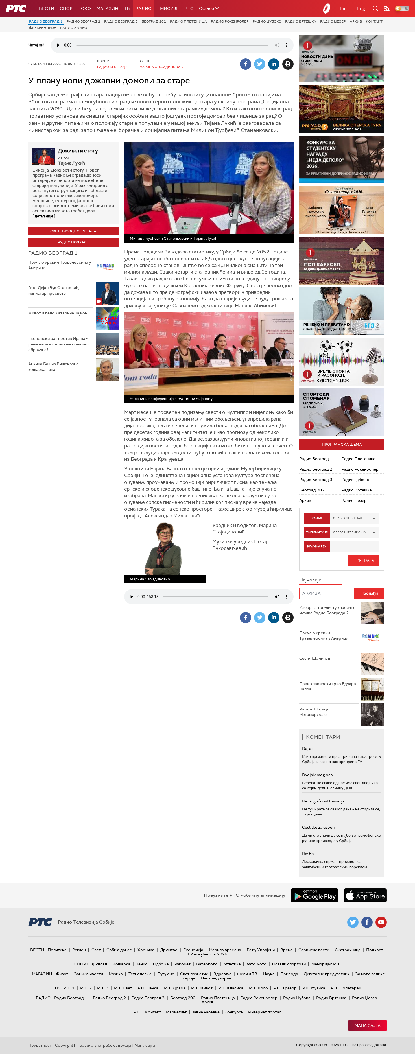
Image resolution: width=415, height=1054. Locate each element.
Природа (289, 973)
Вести (46, 8)
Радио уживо (73, 27)
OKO (86, 8)
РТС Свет (123, 987)
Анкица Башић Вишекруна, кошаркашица (53, 366)
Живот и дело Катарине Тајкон (57, 313)
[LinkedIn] (273, 64)
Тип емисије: (317, 532)
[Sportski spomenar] (341, 412)
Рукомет (182, 963)
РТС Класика (230, 987)
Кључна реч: (317, 546)
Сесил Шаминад (314, 658)
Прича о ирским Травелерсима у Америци (59, 265)
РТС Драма (174, 987)
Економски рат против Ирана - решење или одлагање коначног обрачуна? (59, 344)
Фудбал (99, 963)
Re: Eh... (309, 853)
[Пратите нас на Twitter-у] (353, 922)
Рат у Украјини (261, 949)
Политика (57, 949)
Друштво (169, 949)
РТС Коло (258, 987)
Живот (62, 973)
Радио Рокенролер (230, 21)
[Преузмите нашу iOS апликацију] (365, 895)
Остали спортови (289, 963)
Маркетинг (176, 1011)
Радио (144, 8)
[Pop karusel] (341, 261)
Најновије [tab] (310, 580)
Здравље (222, 973)
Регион (79, 949)
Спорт (67, 8)
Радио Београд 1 (46, 21)
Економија (193, 949)
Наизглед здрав (216, 978)
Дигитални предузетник (327, 973)
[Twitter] (259, 64)
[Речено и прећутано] (341, 311)
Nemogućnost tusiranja (323, 801)
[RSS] (386, 8)
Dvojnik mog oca (317, 774)
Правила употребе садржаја (104, 1045)
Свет (96, 949)
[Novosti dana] (341, 58)
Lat (343, 8)
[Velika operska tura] (341, 109)
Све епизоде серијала (73, 231)
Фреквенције (42, 27)
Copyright (64, 1045)
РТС (189, 8)
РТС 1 (69, 987)
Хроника (145, 949)
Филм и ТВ (247, 973)
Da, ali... (309, 748)
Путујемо (165, 973)
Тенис (141, 963)
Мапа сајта (368, 1025)
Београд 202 (154, 21)
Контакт (374, 21)
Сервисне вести (313, 949)
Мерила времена (225, 949)
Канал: (317, 518)
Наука (269, 973)
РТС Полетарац (346, 987)
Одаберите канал (347, 518)
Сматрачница (348, 949)
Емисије (168, 8)
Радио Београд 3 (121, 21)
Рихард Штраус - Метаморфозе (315, 712)
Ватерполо (207, 963)
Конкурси (233, 1011)
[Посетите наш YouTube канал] (381, 922)
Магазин (107, 8)
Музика (116, 973)
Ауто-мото (256, 963)
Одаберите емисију (349, 532)
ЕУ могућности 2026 (207, 954)
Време (286, 949)
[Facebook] (245, 64)
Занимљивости (88, 973)
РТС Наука (148, 987)
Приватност (40, 1045)
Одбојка (161, 963)
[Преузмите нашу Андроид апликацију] (314, 895)
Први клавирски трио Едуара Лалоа (327, 686)
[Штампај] (288, 64)
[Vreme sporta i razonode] (341, 362)
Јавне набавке (206, 1011)
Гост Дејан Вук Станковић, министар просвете (53, 290)
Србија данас (119, 949)
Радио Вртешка (300, 21)
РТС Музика (313, 987)
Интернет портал (264, 1011)
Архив (356, 21)
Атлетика (232, 963)
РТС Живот (202, 987)
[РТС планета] (327, 8)
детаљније (44, 216)
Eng (361, 8)
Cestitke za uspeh (318, 827)
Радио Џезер (333, 21)
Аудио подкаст (73, 242)
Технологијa (140, 973)
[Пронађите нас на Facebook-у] (367, 922)
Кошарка (121, 963)
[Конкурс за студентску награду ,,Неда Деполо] (341, 159)
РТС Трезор (285, 987)
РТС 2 (85, 987)
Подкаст (374, 949)
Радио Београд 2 (83, 21)
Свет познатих (194, 973)
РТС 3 (102, 987)
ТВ (127, 8)
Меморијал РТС (326, 963)
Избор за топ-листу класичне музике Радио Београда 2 (327, 610)
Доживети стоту (78, 150)
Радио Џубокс (267, 21)
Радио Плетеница (188, 21)
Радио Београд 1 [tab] (52, 253)
